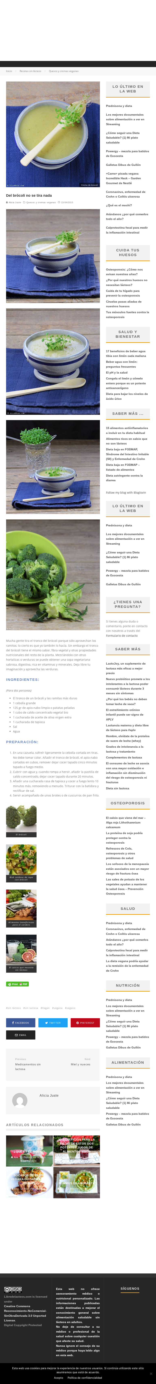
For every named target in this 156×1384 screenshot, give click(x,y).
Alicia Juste (14, 202)
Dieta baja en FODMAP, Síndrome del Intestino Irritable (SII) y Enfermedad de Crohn (127, 454)
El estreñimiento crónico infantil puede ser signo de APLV (124, 714)
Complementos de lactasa (124, 757)
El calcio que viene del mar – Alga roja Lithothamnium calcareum (126, 822)
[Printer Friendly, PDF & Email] (17, 989)
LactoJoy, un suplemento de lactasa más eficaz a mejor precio (126, 668)
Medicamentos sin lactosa (28, 1064)
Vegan (46, 1007)
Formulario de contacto (122, 636)
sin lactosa (31, 1007)
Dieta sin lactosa (117, 788)
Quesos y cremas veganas (41, 202)
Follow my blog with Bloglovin (126, 492)
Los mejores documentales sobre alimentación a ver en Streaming (125, 119)
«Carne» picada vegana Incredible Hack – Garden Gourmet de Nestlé (123, 178)
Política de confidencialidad (85, 1377)
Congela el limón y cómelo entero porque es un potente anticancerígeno (126, 383)
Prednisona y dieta (119, 106)
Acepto (58, 1377)
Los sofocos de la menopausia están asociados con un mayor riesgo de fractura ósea (127, 868)
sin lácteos (14, 1007)
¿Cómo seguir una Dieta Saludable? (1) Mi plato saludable (123, 137)
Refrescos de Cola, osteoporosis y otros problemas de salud (120, 853)
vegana (58, 1007)
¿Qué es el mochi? (119, 205)
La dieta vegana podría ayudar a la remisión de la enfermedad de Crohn (127, 965)
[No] (151, 1374)
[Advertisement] (78, 30)
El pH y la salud (117, 372)
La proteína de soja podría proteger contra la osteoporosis (124, 837)
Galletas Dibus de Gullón (123, 164)
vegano (71, 1007)
